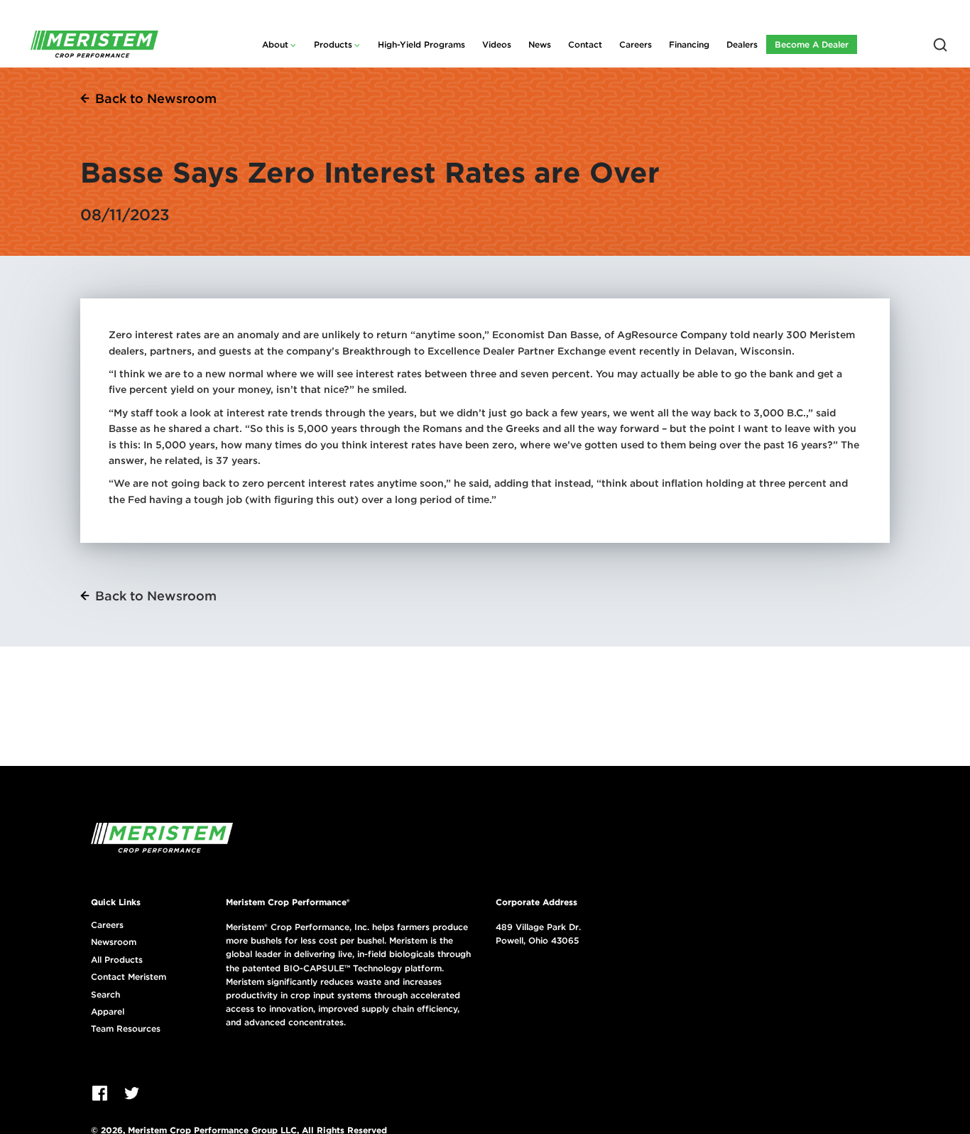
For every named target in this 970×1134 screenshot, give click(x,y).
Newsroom (113, 942)
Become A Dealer (812, 44)
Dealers (742, 44)
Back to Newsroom (156, 98)
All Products (117, 960)
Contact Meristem (128, 977)
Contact (585, 44)
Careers (635, 44)
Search (105, 995)
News (539, 44)
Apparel (107, 1012)
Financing (689, 44)
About (275, 44)
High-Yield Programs (421, 44)
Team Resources (125, 1029)
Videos (496, 44)
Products (333, 44)
